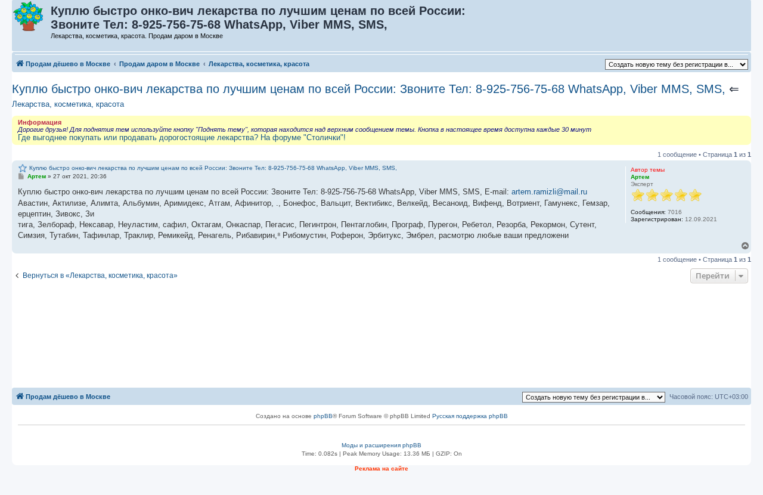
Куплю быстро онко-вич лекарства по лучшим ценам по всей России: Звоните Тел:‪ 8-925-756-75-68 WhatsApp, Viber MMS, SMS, (368, 88)
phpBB (323, 416)
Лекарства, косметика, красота (68, 104)
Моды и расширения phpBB (381, 445)
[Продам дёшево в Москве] (32, 16)
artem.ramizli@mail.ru (549, 191)
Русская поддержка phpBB (470, 416)
